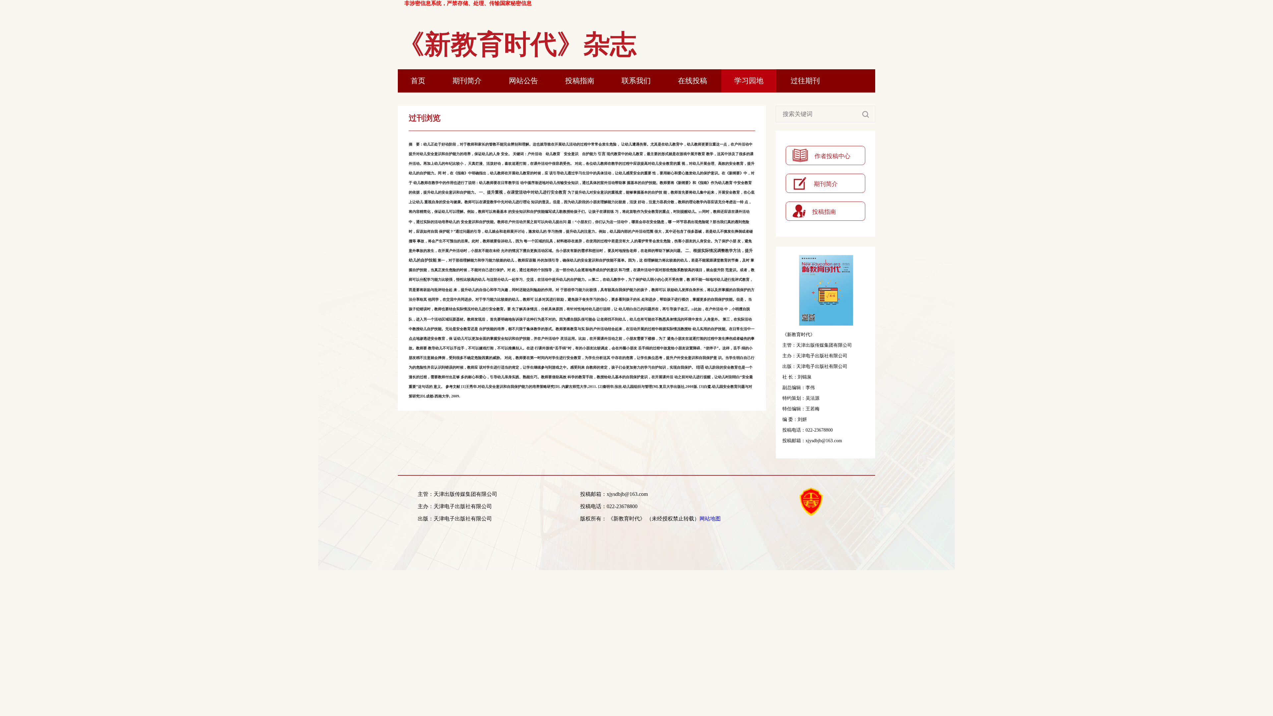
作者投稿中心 (832, 156)
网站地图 (710, 518)
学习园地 (748, 81)
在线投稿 (692, 81)
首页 (418, 81)
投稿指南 (579, 81)
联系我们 (636, 81)
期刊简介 (467, 81)
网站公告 (523, 81)
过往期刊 (805, 81)
